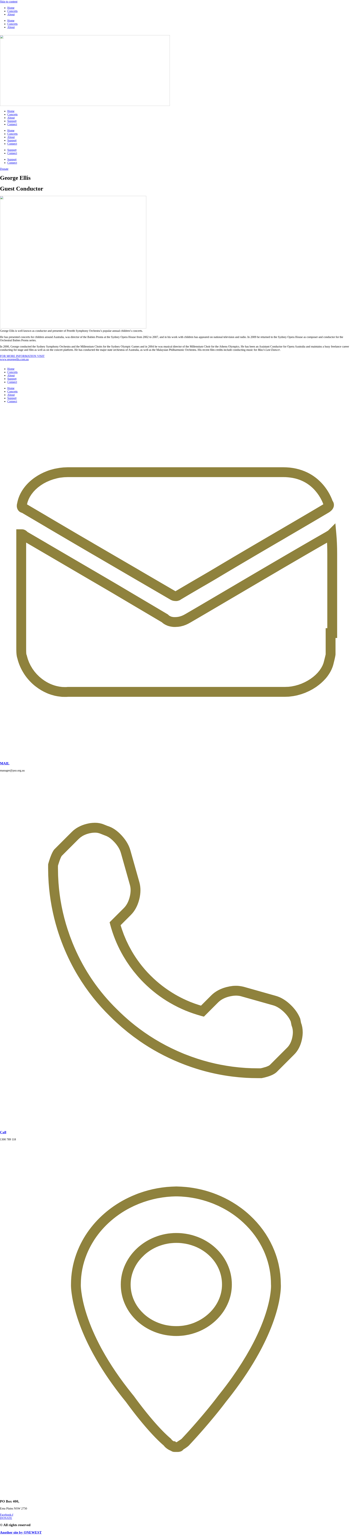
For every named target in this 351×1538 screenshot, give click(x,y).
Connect (12, 124)
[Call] (175, 1125)
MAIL (5, 763)
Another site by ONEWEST (21, 1532)
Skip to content (8, 1)
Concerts (12, 11)
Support (11, 121)
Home (10, 7)
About (11, 14)
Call (3, 1132)
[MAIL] (175, 756)
